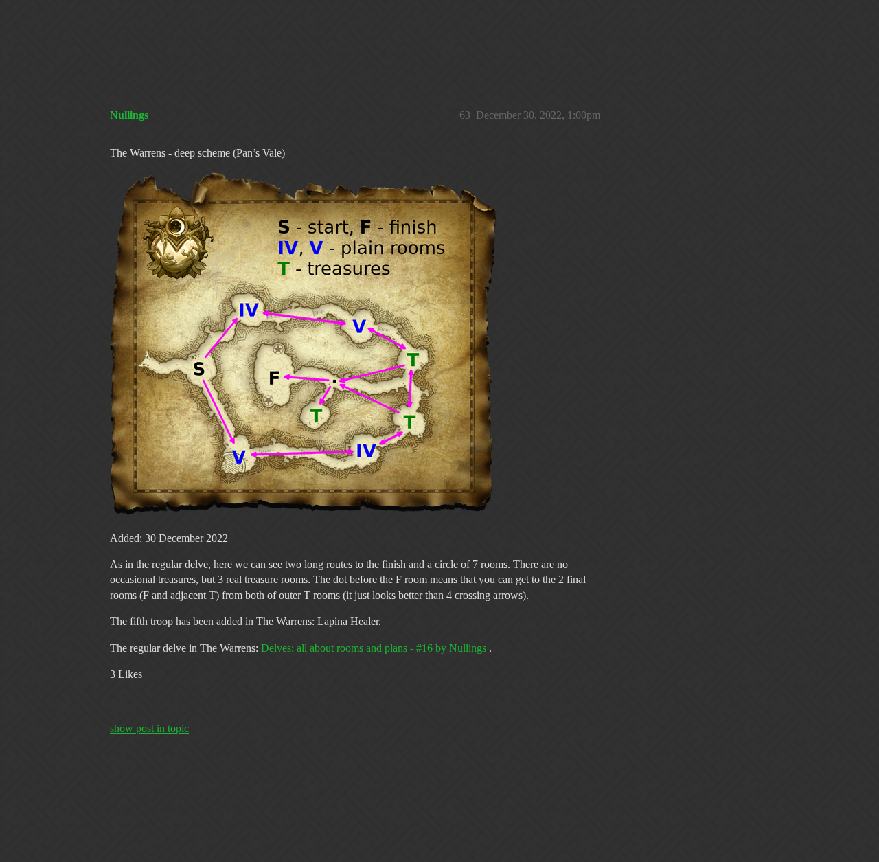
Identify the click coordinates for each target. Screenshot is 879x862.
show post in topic (149, 728)
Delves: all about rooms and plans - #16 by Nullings (373, 648)
